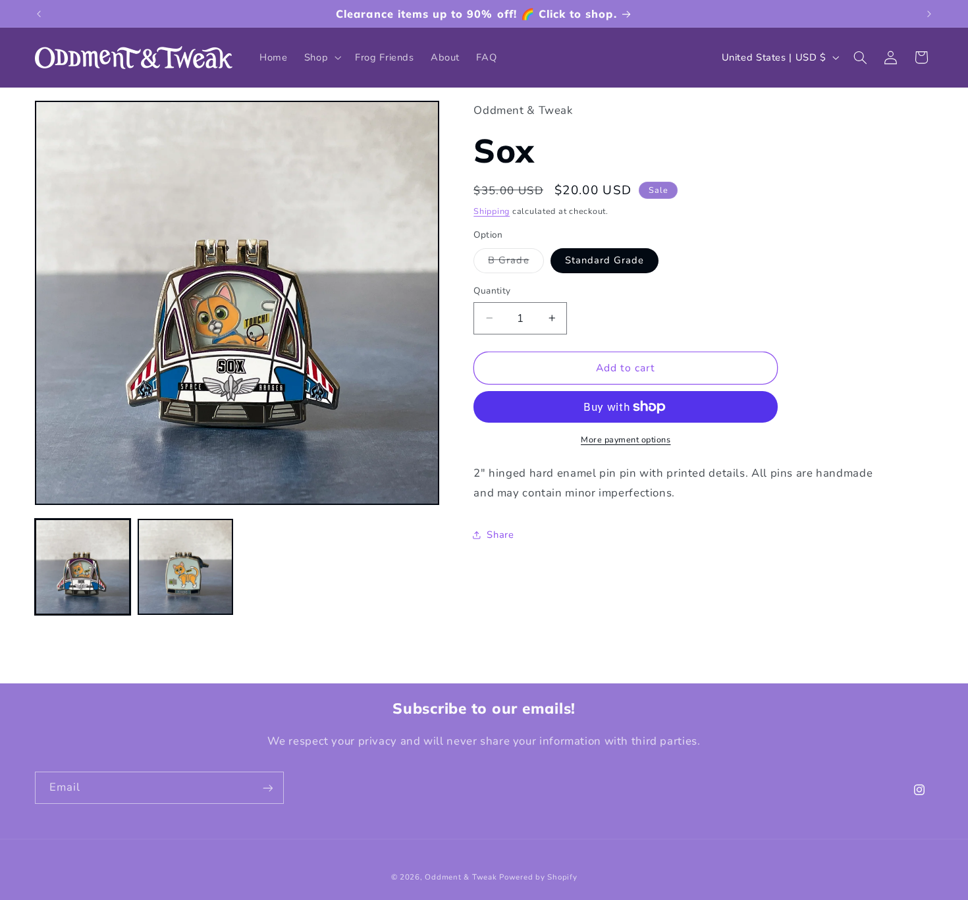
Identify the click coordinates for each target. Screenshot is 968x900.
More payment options (626, 439)
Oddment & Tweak (461, 877)
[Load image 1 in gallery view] (83, 567)
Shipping (491, 211)
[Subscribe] (267, 788)
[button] (321, 57)
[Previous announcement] (38, 14)
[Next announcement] (929, 14)
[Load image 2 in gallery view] (186, 567)
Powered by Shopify (538, 877)
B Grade (515, 263)
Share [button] (500, 534)
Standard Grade (605, 260)
